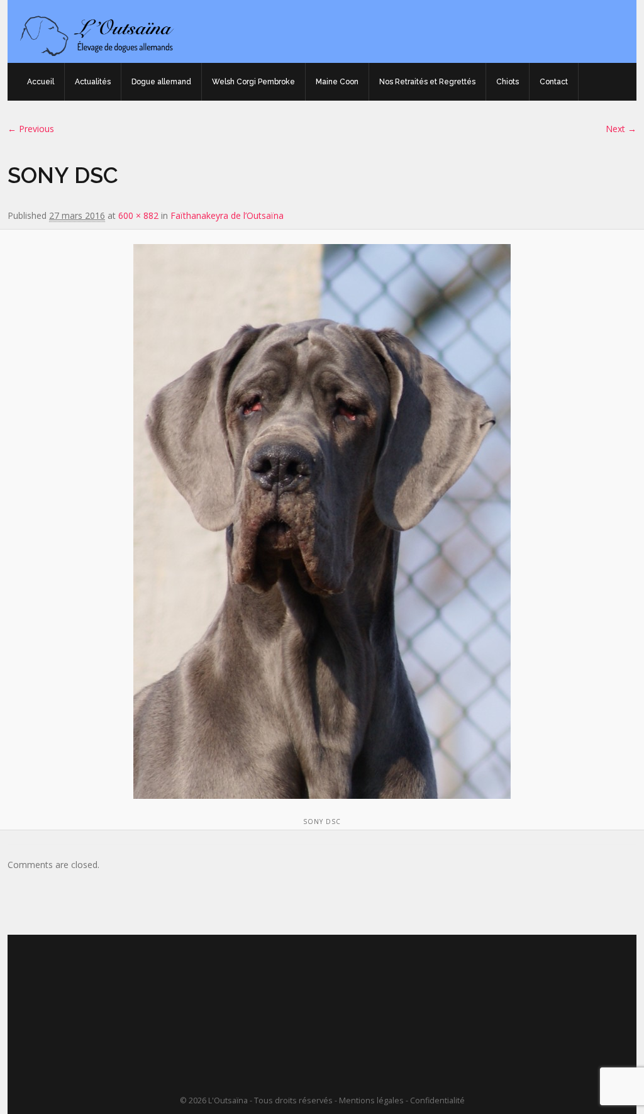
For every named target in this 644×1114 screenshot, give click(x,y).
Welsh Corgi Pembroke (253, 81)
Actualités (93, 81)
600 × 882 (138, 215)
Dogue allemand (161, 81)
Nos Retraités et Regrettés (427, 81)
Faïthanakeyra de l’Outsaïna (227, 215)
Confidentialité (437, 1100)
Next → (621, 129)
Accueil (40, 81)
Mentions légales (371, 1100)
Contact (554, 81)
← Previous (31, 129)
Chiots (507, 81)
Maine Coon (337, 81)
